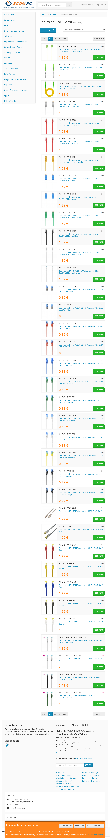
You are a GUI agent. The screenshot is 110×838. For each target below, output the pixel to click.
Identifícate (88, 4)
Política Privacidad (64, 775)
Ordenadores (10, 14)
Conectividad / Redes (13, 47)
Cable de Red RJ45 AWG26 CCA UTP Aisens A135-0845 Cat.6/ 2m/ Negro (81, 493)
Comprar (99, 57)
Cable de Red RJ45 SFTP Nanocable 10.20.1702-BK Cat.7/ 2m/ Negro (79, 678)
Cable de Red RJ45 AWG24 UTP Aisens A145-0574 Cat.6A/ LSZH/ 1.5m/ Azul (79, 179)
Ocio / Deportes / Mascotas (16, 90)
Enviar (88, 765)
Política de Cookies (95, 834)
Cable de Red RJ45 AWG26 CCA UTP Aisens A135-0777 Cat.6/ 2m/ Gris (81, 309)
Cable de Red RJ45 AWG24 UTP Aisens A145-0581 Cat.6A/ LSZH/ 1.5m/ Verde (79, 216)
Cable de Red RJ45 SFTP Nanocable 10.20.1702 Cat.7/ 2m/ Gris (80, 660)
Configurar (66, 825)
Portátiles (8, 25)
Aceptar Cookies (94, 825)
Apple (6, 95)
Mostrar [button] (98, 38)
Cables (7, 57)
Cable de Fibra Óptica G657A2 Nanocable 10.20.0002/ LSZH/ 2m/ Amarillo (81, 87)
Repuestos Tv (10, 100)
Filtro (47, 30)
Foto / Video (9, 74)
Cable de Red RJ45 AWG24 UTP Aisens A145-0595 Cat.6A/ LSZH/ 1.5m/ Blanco (79, 253)
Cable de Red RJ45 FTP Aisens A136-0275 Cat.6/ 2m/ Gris (80, 512)
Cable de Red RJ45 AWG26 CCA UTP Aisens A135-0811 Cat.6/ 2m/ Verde (81, 401)
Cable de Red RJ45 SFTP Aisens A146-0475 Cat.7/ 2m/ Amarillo (81, 567)
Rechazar (79, 825)
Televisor (8, 36)
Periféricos (8, 63)
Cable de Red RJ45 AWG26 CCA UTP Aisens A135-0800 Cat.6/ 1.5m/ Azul (81, 364)
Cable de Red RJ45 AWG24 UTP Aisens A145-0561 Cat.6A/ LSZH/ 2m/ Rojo (79, 142)
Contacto (60, 772)
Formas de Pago (89, 778)
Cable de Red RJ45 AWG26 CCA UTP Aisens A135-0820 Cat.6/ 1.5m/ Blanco (81, 419)
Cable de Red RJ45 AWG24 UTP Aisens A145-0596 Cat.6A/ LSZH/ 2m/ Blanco (79, 272)
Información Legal (90, 772)
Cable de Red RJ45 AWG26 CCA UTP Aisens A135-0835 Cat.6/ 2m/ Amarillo (81, 456)
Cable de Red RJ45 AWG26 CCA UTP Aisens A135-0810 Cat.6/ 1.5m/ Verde (81, 383)
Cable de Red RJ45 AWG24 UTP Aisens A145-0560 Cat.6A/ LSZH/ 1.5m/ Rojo (79, 124)
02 (55, 38)
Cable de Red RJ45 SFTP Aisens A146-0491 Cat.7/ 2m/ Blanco (81, 623)
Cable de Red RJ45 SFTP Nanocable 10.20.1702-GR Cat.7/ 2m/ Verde (79, 697)
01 (50, 38)
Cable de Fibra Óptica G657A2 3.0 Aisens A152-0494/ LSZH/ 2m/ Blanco (80, 69)
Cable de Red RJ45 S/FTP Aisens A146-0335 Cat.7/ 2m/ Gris (81, 530)
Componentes (10, 20)
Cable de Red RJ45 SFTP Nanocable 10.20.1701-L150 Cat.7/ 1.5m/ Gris (80, 641)
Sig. (65, 38)
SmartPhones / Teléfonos (15, 31)
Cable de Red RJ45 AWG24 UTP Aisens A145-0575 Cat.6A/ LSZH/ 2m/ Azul (79, 198)
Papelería (8, 84)
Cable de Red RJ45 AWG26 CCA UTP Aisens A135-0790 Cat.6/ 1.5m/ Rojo (81, 327)
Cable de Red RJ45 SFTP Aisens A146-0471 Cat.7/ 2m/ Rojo (81, 549)
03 (60, 38)
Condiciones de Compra (66, 778)
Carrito (102, 4)
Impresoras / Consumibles (15, 41)
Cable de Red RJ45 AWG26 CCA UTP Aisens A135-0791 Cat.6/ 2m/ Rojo (81, 346)
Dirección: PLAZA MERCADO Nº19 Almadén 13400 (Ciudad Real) (67, 786)
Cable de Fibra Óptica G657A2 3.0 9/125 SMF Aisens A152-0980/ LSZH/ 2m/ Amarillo (80, 50)
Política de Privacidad (62, 753)
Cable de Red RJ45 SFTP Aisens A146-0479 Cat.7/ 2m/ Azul (81, 586)
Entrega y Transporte (91, 781)
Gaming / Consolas (12, 52)
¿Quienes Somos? (64, 781)
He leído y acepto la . (75, 758)
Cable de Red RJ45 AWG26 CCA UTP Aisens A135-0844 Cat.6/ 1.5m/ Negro (81, 475)
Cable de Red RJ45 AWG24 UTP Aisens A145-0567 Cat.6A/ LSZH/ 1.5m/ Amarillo (79, 161)
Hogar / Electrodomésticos (16, 79)
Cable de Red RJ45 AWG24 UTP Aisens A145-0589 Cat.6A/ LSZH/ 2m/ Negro (79, 235)
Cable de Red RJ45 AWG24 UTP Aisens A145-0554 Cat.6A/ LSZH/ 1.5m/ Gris (79, 106)
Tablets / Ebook (11, 68)
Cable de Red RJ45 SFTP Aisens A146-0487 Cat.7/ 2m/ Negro (81, 604)
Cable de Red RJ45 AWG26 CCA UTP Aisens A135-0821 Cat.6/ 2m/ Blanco (81, 438)
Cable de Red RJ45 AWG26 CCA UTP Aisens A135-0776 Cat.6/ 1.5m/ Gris (81, 290)
